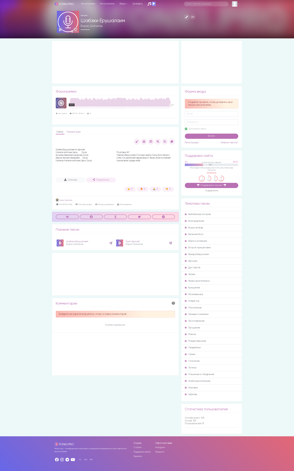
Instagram (160, 447)
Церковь (192, 394)
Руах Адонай (132, 241)
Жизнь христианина (199, 281)
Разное (192, 334)
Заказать (138, 456)
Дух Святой (194, 267)
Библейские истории (199, 214)
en (91, 459)
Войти (211, 136)
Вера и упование (197, 241)
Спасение (194, 361)
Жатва (191, 274)
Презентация (74, 132)
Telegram (159, 452)
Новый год (193, 301)
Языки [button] (122, 4)
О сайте (138, 447)
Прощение (194, 328)
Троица (192, 367)
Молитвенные (195, 294)
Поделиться (102, 180)
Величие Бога (195, 234)
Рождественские (197, 341)
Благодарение (196, 221)
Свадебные (194, 347)
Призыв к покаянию (198, 314)
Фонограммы (88, 4)
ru (80, 459)
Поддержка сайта (142, 452)
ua (85, 459)
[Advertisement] (115, 62)
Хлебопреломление (199, 381)
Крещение (194, 287)
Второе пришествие (199, 247)
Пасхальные (195, 308)
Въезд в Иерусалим (198, 254)
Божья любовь (195, 228)
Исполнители (107, 4)
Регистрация (192, 142)
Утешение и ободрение (201, 374)
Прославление (196, 321)
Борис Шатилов (91, 26)
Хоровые (193, 387)
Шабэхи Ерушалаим (77, 241)
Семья (191, 354)
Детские (192, 261)
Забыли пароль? (229, 142)
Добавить (138, 4)
